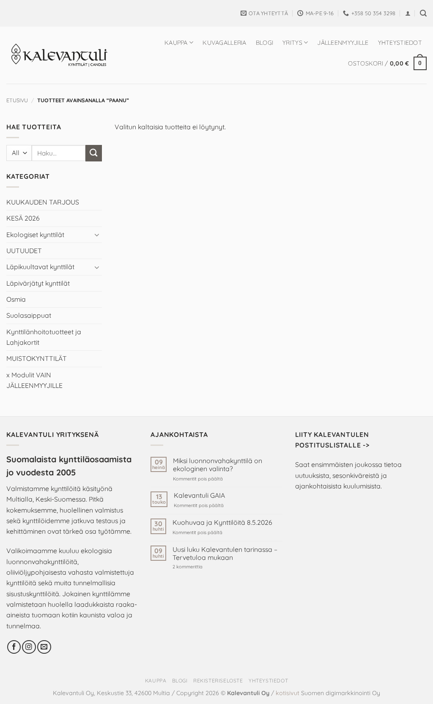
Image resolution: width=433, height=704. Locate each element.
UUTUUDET (24, 250)
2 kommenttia (201, 567)
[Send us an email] (44, 647)
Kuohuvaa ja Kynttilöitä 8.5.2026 (222, 522)
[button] (408, 13)
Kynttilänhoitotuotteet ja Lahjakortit (43, 337)
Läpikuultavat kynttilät (40, 266)
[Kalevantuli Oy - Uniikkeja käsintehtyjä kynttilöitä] (59, 55)
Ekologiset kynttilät (35, 234)
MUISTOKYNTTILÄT (36, 358)
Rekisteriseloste (218, 680)
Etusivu (17, 100)
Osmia (16, 299)
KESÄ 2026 (23, 218)
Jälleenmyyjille (342, 42)
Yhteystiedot (400, 42)
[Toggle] (97, 234)
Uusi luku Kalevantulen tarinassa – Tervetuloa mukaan (225, 554)
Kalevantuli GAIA (199, 495)
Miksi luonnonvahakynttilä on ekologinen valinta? (217, 465)
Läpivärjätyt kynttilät (38, 283)
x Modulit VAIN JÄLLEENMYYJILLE (34, 380)
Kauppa (176, 42)
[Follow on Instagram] (29, 647)
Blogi (264, 42)
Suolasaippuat (28, 315)
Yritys (292, 42)
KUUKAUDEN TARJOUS (42, 202)
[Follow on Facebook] (14, 647)
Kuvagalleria (224, 42)
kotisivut (287, 693)
